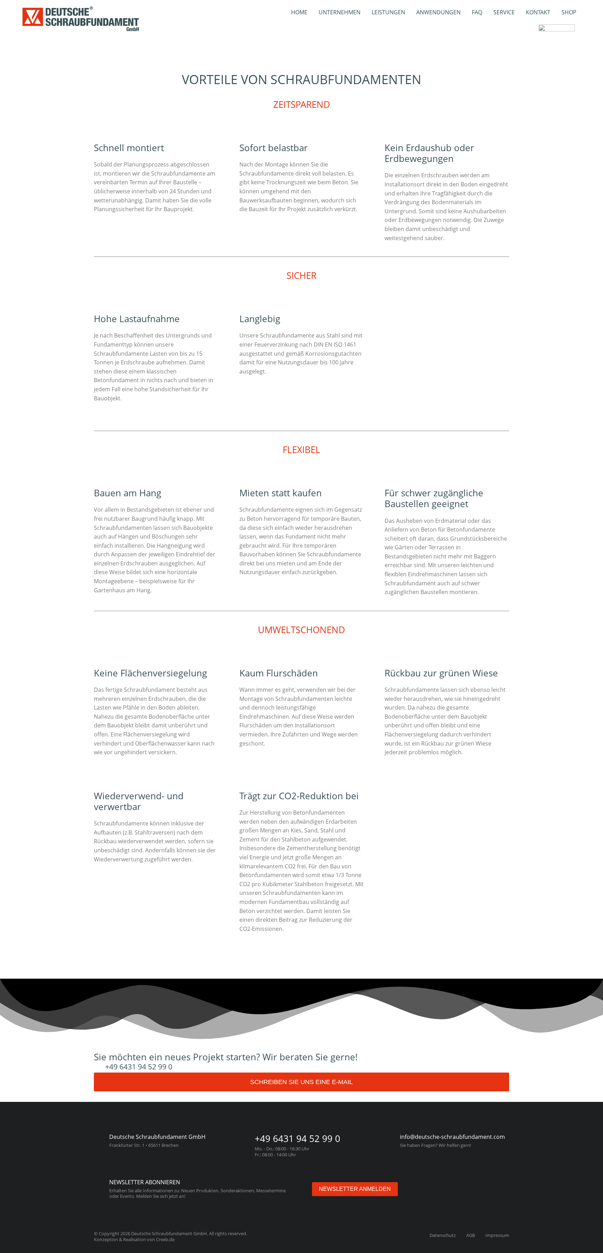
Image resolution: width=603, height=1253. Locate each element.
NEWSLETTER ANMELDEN (355, 1189)
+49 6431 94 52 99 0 (138, 1067)
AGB (470, 1235)
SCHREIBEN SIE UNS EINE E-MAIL (301, 1081)
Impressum (497, 1235)
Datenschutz (443, 1235)
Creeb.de (165, 1239)
